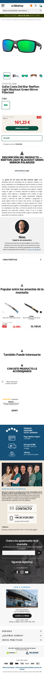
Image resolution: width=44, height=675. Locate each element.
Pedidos (7, 631)
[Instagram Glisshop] (22, 572)
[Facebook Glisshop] (17, 572)
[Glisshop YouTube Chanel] (26, 572)
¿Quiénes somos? (12, 635)
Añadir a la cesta (21, 128)
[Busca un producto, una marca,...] (40, 10)
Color (4, 98)
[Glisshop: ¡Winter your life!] (17, 6)
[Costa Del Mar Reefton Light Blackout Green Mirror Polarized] (22, 46)
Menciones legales (8, 667)
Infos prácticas (12, 640)
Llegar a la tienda (22, 616)
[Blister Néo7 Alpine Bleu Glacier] (11, 308)
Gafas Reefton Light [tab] (22, 171)
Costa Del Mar (9, 83)
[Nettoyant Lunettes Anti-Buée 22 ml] (11, 388)
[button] (22, 260)
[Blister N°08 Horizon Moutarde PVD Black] (31, 308)
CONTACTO (24, 508)
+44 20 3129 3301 (24, 517)
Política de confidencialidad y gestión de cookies (28, 668)
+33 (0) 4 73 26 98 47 (33, 249)
